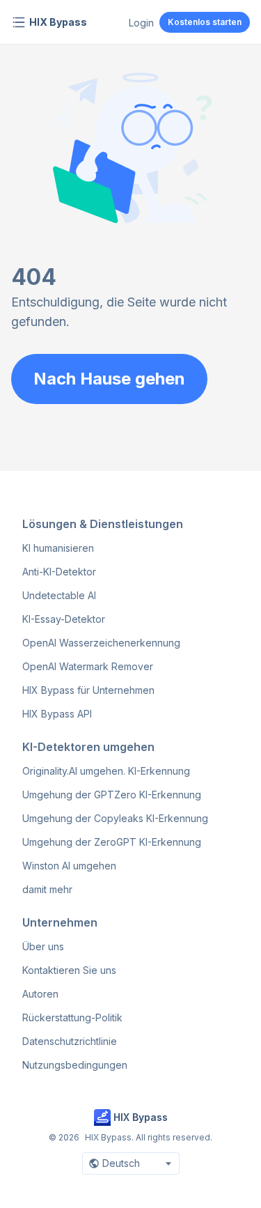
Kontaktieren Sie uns (69, 970)
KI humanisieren (58, 548)
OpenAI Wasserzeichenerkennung (101, 643)
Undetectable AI (59, 595)
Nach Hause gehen (109, 379)
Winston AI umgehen (69, 866)
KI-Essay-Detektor (63, 619)
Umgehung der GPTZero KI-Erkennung (111, 794)
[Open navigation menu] (18, 22)
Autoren (40, 994)
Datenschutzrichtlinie (69, 1041)
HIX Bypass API (57, 714)
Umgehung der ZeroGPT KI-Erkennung (111, 842)
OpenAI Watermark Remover (87, 666)
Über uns (43, 946)
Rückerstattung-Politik (72, 1017)
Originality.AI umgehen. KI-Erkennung (106, 771)
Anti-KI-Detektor (59, 572)
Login (141, 23)
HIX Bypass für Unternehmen (88, 690)
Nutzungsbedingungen (74, 1065)
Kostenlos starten (205, 22)
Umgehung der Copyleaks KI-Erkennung (115, 818)
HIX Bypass (58, 22)
